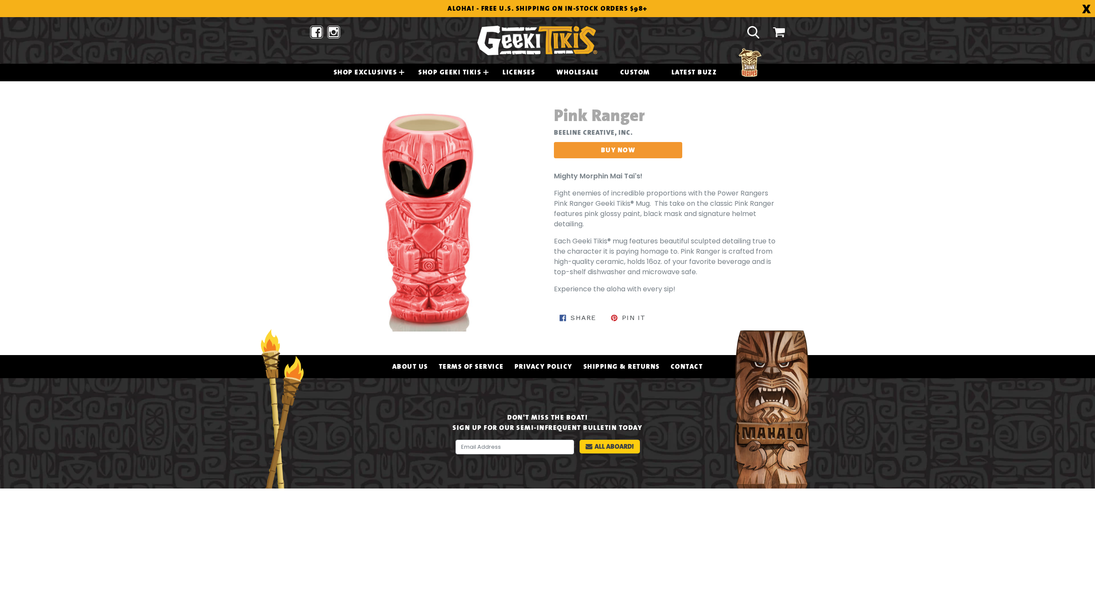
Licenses (519, 72)
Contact (687, 366)
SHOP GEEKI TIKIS (449, 72)
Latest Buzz (694, 72)
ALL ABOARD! (614, 446)
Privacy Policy (544, 366)
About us (410, 366)
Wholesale (577, 72)
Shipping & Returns (621, 366)
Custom (635, 72)
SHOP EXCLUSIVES (365, 72)
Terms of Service (471, 366)
